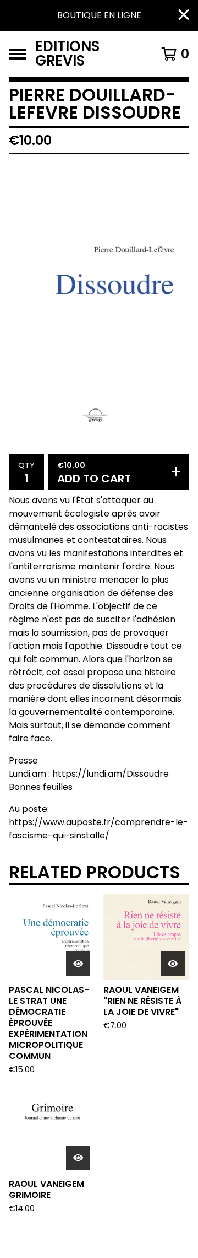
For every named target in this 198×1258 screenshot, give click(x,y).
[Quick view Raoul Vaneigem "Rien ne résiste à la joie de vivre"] (173, 963)
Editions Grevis (67, 54)
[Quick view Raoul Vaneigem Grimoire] (78, 1158)
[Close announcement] (183, 16)
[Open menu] (17, 54)
